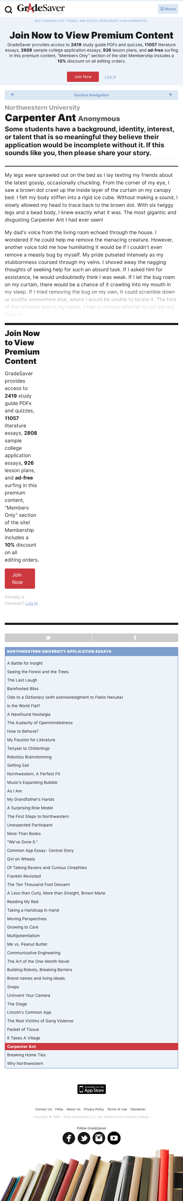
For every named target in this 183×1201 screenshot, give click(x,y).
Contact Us (43, 1109)
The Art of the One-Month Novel (38, 961)
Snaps (13, 986)
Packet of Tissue (23, 1029)
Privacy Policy (94, 1109)
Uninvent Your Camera (28, 995)
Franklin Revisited (24, 876)
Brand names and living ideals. (36, 978)
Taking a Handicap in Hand (33, 910)
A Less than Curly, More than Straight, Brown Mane (56, 893)
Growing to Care (22, 927)
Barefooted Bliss (23, 688)
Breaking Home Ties (26, 1055)
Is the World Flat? (23, 705)
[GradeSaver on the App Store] (91, 1089)
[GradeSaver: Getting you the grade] (41, 9)
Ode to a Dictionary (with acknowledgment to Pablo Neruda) (65, 697)
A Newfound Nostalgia (29, 714)
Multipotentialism (23, 935)
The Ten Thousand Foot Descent (38, 884)
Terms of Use (117, 1109)
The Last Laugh (22, 680)
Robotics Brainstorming (29, 757)
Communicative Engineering (33, 952)
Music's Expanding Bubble (32, 782)
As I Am (14, 791)
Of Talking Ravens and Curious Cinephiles (47, 867)
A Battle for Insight (25, 663)
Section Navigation (91, 95)
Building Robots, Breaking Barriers (39, 969)
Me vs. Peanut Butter (27, 944)
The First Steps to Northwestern (38, 816)
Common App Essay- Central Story (40, 850)
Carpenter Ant (21, 1046)
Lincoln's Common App (29, 1012)
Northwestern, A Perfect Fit (33, 773)
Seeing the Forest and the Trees (38, 671)
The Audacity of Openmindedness (40, 722)
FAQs (59, 1109)
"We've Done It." (22, 842)
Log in (110, 76)
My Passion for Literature (31, 739)
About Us (73, 1109)
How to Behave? (23, 731)
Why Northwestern (25, 1063)
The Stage (17, 1004)
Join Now (83, 76)
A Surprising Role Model (30, 808)
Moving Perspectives (27, 918)
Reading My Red (23, 901)
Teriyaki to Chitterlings (28, 748)
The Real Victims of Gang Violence (40, 1020)
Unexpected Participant (29, 825)
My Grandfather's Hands (30, 799)
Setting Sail (18, 765)
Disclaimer (138, 1109)
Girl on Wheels (21, 859)
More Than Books (24, 833)
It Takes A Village (23, 1038)
